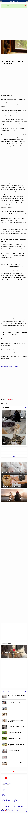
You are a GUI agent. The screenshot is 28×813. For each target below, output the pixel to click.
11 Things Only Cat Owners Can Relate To (16, 726)
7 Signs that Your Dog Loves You (14, 732)
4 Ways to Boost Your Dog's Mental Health (16, 708)
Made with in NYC (5, 810)
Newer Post (14, 449)
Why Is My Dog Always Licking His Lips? (16, 702)
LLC (7, 809)
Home (2, 59)
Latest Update (5, 691)
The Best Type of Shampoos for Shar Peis (11, 473)
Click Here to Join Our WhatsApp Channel (9, 366)
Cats (5, 59)
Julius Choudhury (14, 810)
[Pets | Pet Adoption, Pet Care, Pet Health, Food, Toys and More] (7, 6)
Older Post (14, 452)
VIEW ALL (23, 691)
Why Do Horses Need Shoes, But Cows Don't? (14, 653)
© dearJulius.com (6, 783)
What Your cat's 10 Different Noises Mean (16, 756)
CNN (8, 363)
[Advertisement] (14, 23)
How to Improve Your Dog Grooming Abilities (12, 486)
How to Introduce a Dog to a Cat (11, 430)
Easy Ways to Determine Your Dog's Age (16, 738)
